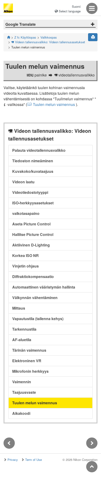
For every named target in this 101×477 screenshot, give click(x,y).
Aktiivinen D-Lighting (31, 245)
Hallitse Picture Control (32, 234)
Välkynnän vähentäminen (35, 297)
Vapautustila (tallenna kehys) (37, 318)
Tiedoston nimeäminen (32, 160)
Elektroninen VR (26, 360)
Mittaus (18, 308)
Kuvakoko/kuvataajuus (32, 171)
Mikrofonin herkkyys (30, 371)
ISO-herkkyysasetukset (33, 203)
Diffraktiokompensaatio (33, 276)
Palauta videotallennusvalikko (39, 150)
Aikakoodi (21, 413)
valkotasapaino (25, 213)
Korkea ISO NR (25, 255)
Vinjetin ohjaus (25, 266)
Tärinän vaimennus (29, 350)
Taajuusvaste (24, 392)
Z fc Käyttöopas (25, 37)
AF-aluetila (21, 339)
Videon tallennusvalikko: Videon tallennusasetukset (48, 42)
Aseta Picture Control (31, 224)
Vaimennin (21, 381)
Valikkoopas (48, 37)
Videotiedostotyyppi (30, 192)
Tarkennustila (24, 329)
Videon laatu (23, 181)
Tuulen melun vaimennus (54, 104)
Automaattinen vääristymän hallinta (43, 287)
